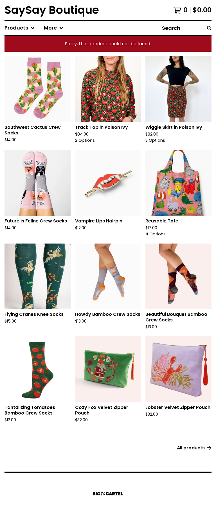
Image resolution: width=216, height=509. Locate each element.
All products (191, 448)
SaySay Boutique (51, 9)
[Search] (209, 28)
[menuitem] (19, 28)
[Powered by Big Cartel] (108, 494)
